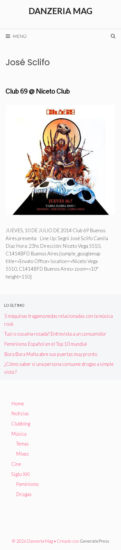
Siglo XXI (20, 474)
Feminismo (27, 484)
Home (17, 403)
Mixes (22, 454)
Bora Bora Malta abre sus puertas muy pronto (50, 354)
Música (18, 434)
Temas (22, 444)
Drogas (24, 494)
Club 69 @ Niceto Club (38, 91)
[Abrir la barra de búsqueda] (113, 36)
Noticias (20, 413)
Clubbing (20, 424)
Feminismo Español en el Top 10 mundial (45, 344)
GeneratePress (94, 541)
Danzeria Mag (61, 11)
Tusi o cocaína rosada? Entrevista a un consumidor (55, 334)
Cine (16, 464)
